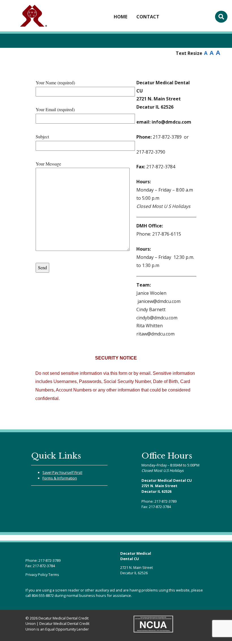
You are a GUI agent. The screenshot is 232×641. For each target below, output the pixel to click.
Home (120, 17)
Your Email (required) (55, 109)
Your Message (48, 164)
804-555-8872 (43, 595)
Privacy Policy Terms (42, 574)
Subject (42, 136)
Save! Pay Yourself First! (62, 472)
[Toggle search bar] (221, 17)
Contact (147, 17)
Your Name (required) (55, 82)
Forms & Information (59, 478)
